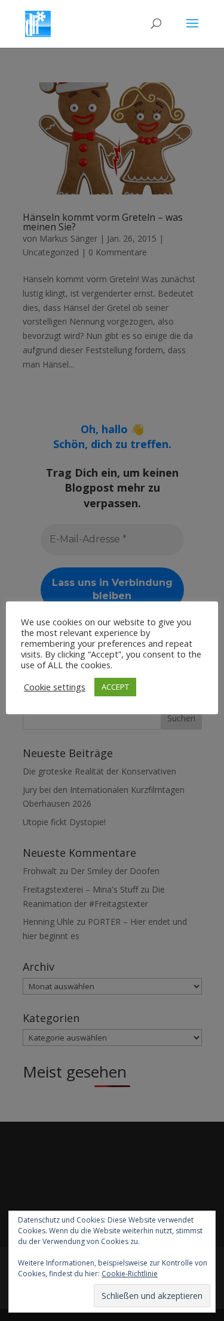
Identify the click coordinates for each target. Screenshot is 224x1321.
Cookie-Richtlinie (130, 1273)
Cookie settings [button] (54, 686)
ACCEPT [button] (115, 686)
